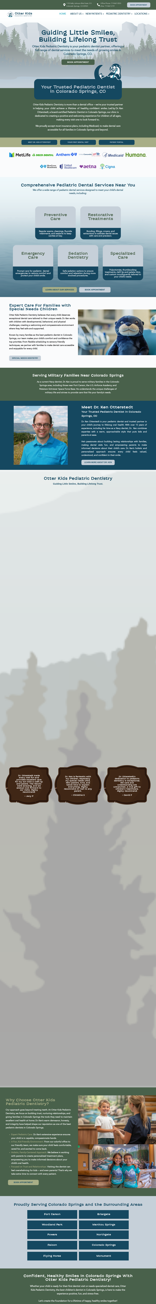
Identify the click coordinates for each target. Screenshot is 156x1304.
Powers (52, 1234)
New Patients (94, 14)
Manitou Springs (103, 1224)
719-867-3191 (110, 6)
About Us (76, 14)
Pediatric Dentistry (118, 14)
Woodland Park (52, 1224)
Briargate (103, 1214)
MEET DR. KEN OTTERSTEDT (39, 142)
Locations (141, 14)
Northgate (104, 1234)
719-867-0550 (116, 3)
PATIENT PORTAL (116, 142)
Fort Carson (52, 1214)
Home (62, 14)
